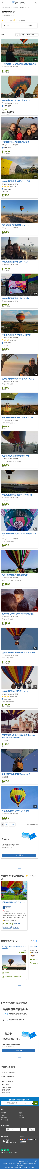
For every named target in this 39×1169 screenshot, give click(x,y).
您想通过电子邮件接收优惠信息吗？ (19, 1100)
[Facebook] (31, 1161)
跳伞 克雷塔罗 (5, 1084)
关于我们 (3, 1113)
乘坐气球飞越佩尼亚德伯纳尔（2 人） (17, 774)
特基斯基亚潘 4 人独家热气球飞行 (15, 142)
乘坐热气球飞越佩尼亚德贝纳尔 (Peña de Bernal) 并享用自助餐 (18, 736)
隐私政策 (21, 1117)
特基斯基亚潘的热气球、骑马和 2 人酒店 (18, 417)
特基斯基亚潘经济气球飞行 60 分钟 (16, 181)
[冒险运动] (18, 2)
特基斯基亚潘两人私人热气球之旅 (15, 298)
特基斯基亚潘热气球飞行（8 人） (15, 261)
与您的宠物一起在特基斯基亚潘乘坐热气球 (19, 64)
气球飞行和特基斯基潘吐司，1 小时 (16, 225)
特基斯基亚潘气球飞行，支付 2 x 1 (16, 100)
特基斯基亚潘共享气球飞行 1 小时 (15, 811)
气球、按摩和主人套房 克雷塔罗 (15, 575)
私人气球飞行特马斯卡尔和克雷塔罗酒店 (18, 613)
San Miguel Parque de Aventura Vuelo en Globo (14, 947)
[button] (36, 941)
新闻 (20, 1113)
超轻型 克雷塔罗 (6, 1090)
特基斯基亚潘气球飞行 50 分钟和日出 (17, 494)
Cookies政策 (4, 1120)
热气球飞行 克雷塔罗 (7, 1081)
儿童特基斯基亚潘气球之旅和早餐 (15, 456)
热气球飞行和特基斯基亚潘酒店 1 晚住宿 (18, 378)
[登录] (36, 3)
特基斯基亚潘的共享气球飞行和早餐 (16, 335)
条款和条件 (4, 1117)
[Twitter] (36, 1161)
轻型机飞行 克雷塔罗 (7, 1087)
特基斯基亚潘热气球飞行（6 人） (15, 691)
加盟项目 (21, 1115)
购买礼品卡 (19, 1050)
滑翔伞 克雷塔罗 (6, 1093)
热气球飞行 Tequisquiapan (9, 1072)
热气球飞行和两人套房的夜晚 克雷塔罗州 (18, 652)
